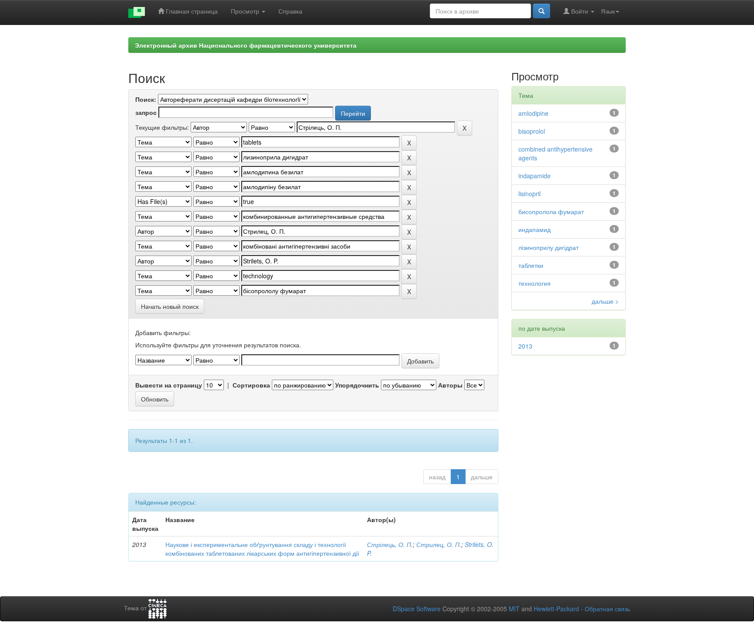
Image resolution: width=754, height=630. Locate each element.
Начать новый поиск (170, 306)
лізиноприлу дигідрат (548, 247)
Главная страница (191, 11)
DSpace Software (417, 608)
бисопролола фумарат (551, 211)
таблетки (530, 265)
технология (534, 283)
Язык (608, 11)
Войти (579, 11)
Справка (290, 11)
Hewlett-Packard (556, 608)
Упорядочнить (357, 385)
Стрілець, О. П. (390, 544)
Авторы (450, 385)
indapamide (534, 175)
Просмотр (246, 11)
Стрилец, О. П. (438, 544)
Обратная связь (607, 608)
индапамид (534, 229)
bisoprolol (531, 131)
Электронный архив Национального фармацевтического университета (245, 45)
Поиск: (145, 99)
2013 (525, 346)
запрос (146, 112)
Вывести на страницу (168, 385)
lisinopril (529, 193)
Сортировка (251, 385)
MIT (514, 608)
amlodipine (533, 113)
